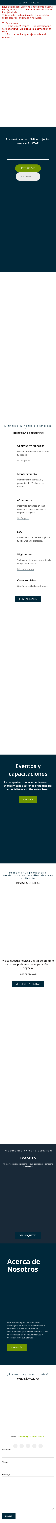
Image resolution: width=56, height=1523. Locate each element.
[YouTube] (34, 1446)
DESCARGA (25, 176)
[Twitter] (22, 1446)
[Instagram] (28, 1446)
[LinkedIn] (40, 1446)
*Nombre (6, 1449)
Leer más (16, 1347)
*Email (5, 1462)
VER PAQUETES (28, 1235)
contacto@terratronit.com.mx (32, 1436)
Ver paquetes (23, 460)
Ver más (28, 799)
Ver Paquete (23, 518)
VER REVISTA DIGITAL (28, 984)
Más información (25, 569)
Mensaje (6, 1474)
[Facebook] (15, 1446)
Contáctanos (28, 599)
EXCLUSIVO (28, 168)
